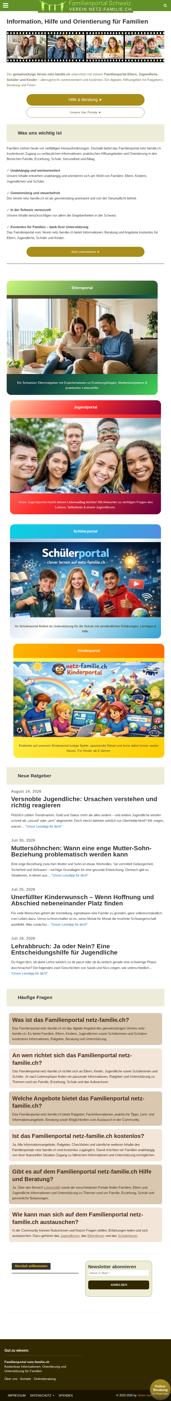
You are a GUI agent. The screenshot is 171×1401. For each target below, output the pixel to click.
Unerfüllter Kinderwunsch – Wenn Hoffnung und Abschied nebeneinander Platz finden (82, 900)
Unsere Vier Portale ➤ (85, 112)
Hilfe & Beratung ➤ (85, 99)
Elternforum (96, 1236)
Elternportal (82, 288)
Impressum (17, 1395)
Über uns (10, 1379)
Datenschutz (40, 1395)
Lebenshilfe (52, 1187)
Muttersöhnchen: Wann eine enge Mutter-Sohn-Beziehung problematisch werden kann (81, 851)
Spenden (66, 1395)
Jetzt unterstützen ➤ (85, 251)
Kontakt (25, 1379)
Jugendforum (69, 1236)
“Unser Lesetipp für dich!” (43, 826)
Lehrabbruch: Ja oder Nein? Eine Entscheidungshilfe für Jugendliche (64, 949)
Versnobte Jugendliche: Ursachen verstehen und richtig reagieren (84, 802)
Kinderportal (89, 651)
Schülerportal (85, 531)
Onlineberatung (45, 1379)
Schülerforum (127, 1236)
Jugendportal (85, 407)
